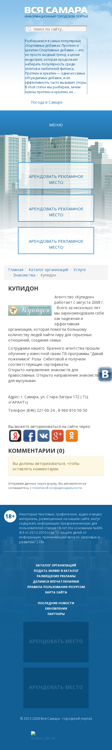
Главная (15, 269)
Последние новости (56, 603)
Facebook (29, 435)
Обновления (56, 608)
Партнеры (56, 614)
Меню (56, 124)
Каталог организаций (48, 269)
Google (57, 435)
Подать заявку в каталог (56, 571)
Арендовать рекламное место (56, 179)
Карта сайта (56, 592)
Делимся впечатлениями (56, 581)
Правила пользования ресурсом (56, 587)
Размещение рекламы (56, 576)
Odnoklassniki (71, 435)
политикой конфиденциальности (57, 488)
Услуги (79, 269)
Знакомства (24, 275)
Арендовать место (56, 641)
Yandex (15, 435)
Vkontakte (43, 435)
